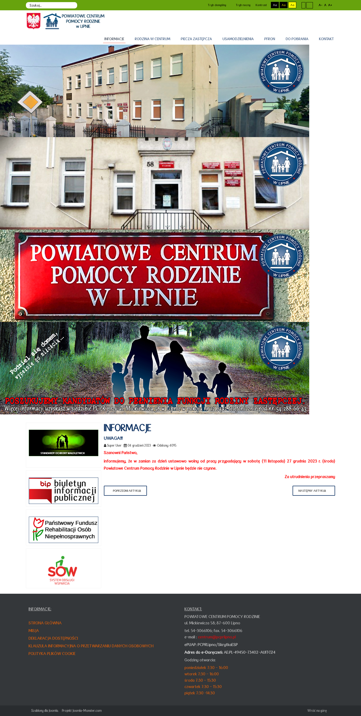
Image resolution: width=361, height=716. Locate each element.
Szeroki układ (309, 5)
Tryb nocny (242, 5)
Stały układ (304, 5)
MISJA (34, 630)
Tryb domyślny (216, 5)
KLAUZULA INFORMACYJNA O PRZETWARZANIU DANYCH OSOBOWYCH (91, 646)
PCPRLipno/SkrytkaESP (218, 644)
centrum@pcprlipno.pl (217, 637)
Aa (275, 5)
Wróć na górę (317, 711)
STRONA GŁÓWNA (45, 623)
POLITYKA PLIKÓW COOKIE (52, 653)
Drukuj (333, 445)
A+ (330, 5)
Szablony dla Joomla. (44, 711)
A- (320, 5)
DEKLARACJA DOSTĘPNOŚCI (53, 638)
